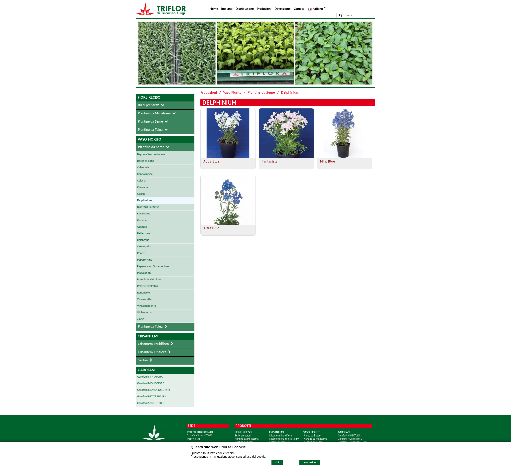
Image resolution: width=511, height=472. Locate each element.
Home (214, 9)
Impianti (227, 9)
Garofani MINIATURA (349, 435)
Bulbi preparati (243, 435)
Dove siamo (283, 9)
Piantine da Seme (261, 92)
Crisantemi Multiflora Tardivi (284, 438)
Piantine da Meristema (246, 438)
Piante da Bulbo (312, 435)
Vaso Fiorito (232, 92)
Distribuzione (245, 9)
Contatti (299, 9)
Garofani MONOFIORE (350, 438)
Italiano (318, 9)
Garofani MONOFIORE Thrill (353, 441)
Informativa (309, 462)
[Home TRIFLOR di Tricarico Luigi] (161, 14)
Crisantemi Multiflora (280, 435)
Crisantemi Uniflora (279, 441)
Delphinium (290, 92)
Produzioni (264, 9)
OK (277, 462)
